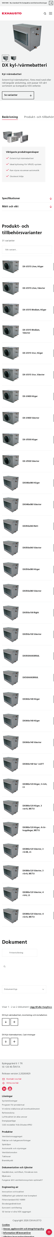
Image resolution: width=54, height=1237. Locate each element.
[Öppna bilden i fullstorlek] (27, 37)
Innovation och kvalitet (13, 1192)
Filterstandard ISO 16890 (13, 1200)
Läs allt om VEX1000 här (51, 3)
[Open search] (42, 13)
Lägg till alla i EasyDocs (41, 1007)
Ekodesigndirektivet (11, 1204)
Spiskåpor (6, 1145)
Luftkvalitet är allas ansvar (14, 1117)
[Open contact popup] (49, 1232)
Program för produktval (13, 1105)
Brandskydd (7, 1161)
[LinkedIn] (4, 1089)
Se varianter (10, 95)
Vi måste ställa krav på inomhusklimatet (21, 1109)
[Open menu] (50, 13)
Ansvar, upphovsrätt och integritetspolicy (23, 1229)
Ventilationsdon (9, 1153)
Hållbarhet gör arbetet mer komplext (19, 1196)
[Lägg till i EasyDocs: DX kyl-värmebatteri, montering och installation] (14, 1022)
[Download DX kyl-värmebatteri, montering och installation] (6, 1022)
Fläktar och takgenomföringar (16, 1141)
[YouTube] (10, 1089)
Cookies (6, 1225)
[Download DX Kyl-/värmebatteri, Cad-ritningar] (6, 1041)
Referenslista (8, 1113)
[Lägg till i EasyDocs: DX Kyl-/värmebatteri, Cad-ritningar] (14, 1041)
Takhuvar (6, 1157)
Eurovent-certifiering (12, 1208)
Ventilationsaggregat (12, 1137)
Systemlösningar (9, 1101)
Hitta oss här (13, 1083)
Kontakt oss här (14, 1079)
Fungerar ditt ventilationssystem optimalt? (22, 1180)
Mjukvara (6, 1176)
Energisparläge (9, 1121)
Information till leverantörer (17, 1233)
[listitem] (5, 58)
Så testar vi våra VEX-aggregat (16, 1212)
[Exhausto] (12, 13)
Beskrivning (10, 117)
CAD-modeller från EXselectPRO (17, 1125)
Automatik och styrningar (14, 1149)
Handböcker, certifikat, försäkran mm (19, 1172)
